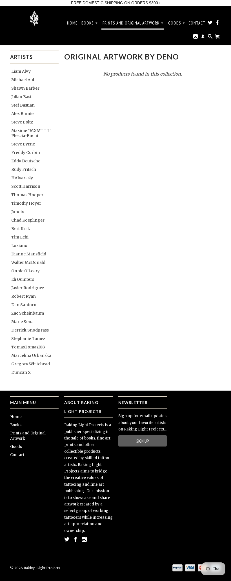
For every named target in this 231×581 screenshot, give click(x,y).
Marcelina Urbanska (31, 355)
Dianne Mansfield (28, 254)
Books (89, 23)
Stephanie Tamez (28, 338)
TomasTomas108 (28, 347)
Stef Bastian (23, 105)
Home (72, 23)
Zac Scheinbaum (27, 313)
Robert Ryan (23, 296)
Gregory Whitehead (30, 363)
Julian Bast (21, 96)
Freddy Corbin (25, 152)
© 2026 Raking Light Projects (35, 568)
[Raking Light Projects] (34, 18)
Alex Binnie (22, 113)
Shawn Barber (25, 88)
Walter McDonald (28, 262)
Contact (196, 23)
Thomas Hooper (27, 194)
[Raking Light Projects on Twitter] (210, 23)
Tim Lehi (19, 237)
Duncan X (21, 372)
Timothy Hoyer (26, 203)
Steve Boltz (22, 122)
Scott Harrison (25, 186)
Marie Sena (22, 321)
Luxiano (19, 245)
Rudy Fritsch (23, 169)
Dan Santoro (23, 304)
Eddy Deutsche (25, 161)
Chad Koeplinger (28, 220)
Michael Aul (22, 79)
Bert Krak (20, 228)
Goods (176, 23)
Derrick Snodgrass (30, 330)
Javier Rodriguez (27, 287)
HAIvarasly (22, 177)
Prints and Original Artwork (133, 23)
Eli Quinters (22, 279)
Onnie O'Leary (25, 270)
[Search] (210, 37)
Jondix (17, 211)
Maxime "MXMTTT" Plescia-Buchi (31, 133)
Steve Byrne (23, 144)
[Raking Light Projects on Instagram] (195, 37)
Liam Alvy (21, 71)
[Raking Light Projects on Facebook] (217, 23)
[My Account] (203, 37)
